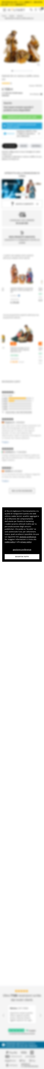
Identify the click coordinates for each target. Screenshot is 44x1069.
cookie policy (10, 542)
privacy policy (26, 542)
